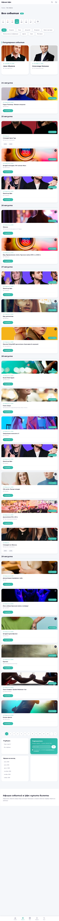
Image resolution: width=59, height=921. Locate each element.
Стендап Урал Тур (9, 138)
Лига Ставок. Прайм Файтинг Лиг (15, 689)
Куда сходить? (7, 744)
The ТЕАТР (6, 435)
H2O (5, 580)
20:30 (10, 144)
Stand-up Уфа (7, 193)
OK (53, 746)
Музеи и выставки (48, 30)
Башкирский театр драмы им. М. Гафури (13, 229)
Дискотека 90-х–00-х (10, 517)
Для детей (27, 30)
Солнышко (6, 195)
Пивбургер (6, 257)
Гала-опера (7, 405)
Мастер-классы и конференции (10, 34)
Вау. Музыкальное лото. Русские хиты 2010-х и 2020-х (22, 255)
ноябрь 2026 (7, 777)
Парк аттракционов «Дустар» (10, 519)
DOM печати (7, 167)
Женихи (5, 227)
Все (4, 30)
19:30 (5, 144)
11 (43, 733)
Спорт (31, 34)
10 (39, 733)
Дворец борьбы (7, 691)
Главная (3, 8)
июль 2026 (6, 765)
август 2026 (7, 768)
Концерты (11, 30)
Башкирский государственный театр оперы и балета (15, 407)
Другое (24, 34)
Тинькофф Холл (7, 346)
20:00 (5, 550)
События (22, 919)
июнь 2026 (6, 761)
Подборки (37, 919)
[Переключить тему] (56, 2)
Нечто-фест (7, 717)
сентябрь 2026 (7, 771)
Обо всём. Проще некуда (11, 489)
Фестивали (40, 34)
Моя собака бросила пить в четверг (16, 606)
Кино (30, 919)
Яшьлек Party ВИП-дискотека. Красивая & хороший (20, 344)
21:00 (10, 550)
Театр (19, 30)
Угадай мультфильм (10, 633)
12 (47, 733)
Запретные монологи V (11, 433)
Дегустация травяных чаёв (12, 578)
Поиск (44, 919)
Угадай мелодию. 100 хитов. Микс (14, 165)
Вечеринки (37, 30)
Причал (5, 661)
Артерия (6, 463)
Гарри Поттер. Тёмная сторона (14, 104)
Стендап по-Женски (10, 545)
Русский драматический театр (10, 663)
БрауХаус (6, 106)
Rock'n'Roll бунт (8, 377)
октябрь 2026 (7, 774)
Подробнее (7, 110)
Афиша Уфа (6, 2)
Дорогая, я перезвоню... (9, 140)
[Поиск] (52, 2)
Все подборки (7, 747)
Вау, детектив (8, 316)
